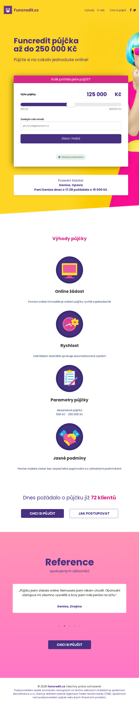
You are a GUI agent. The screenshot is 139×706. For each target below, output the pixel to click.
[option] (69, 598)
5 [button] (79, 626)
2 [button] (64, 626)
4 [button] (74, 626)
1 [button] (59, 626)
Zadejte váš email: (32, 119)
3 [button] (69, 626)
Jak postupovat (94, 513)
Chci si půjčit (42, 513)
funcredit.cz (56, 686)
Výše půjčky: (28, 94)
